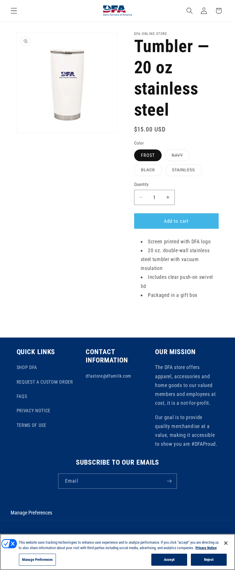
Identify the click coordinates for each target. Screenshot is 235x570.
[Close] (226, 543)
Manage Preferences (31, 513)
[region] (117, 552)
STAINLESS (187, 171)
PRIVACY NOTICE (34, 410)
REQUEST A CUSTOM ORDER (45, 382)
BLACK (151, 171)
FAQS (22, 396)
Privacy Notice (206, 548)
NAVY (181, 156)
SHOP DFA (27, 367)
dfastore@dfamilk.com (108, 376)
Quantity (141, 184)
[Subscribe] (169, 481)
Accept (169, 559)
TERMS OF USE (31, 425)
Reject (209, 559)
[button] (14, 10)
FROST (148, 155)
